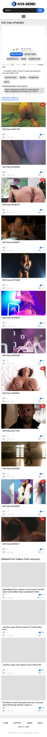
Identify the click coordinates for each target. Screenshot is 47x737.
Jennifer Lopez (11, 77)
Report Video (30, 54)
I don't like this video (17, 49)
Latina (6, 82)
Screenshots (12, 59)
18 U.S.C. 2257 (23, 727)
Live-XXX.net (20, 733)
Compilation (33, 77)
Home (5, 723)
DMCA (40, 723)
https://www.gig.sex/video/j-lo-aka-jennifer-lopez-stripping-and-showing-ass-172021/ (22, 90)
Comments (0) (34, 59)
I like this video (13, 49)
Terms (29, 723)
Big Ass (23, 77)
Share (23, 59)
